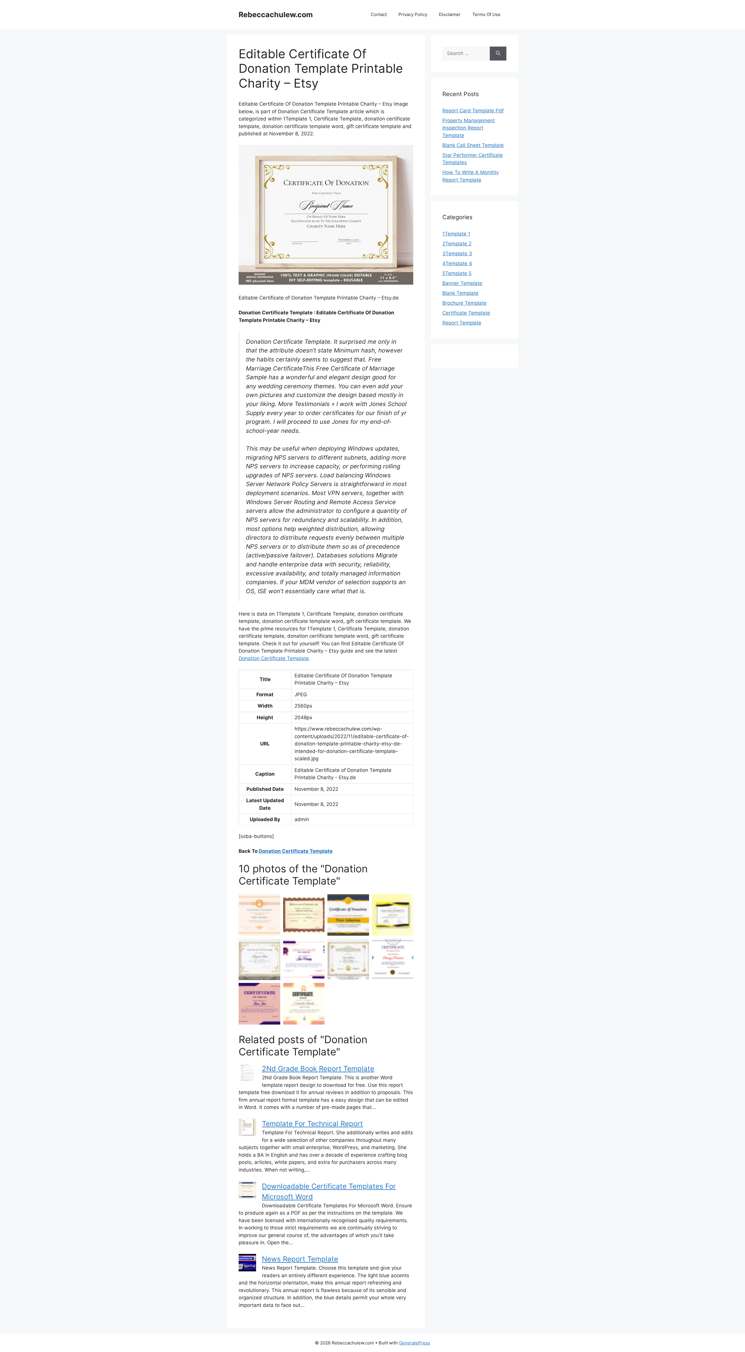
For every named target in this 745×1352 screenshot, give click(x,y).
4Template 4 (457, 263)
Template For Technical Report (312, 1123)
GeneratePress (414, 1343)
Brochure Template (464, 303)
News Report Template (300, 1259)
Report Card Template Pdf (473, 111)
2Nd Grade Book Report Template (318, 1068)
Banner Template (462, 283)
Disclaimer (450, 14)
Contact (379, 14)
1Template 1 (456, 234)
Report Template (461, 323)
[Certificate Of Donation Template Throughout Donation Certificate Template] (348, 915)
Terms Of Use (486, 14)
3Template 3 (457, 253)
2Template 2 (456, 244)
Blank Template (460, 293)
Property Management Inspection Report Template (468, 128)
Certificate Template (466, 313)
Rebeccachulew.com (276, 14)
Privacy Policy (412, 14)
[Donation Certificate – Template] (393, 915)
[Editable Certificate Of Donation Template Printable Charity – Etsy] (259, 959)
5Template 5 (456, 273)
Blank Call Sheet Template (473, 145)
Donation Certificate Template (274, 658)
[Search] (498, 54)
